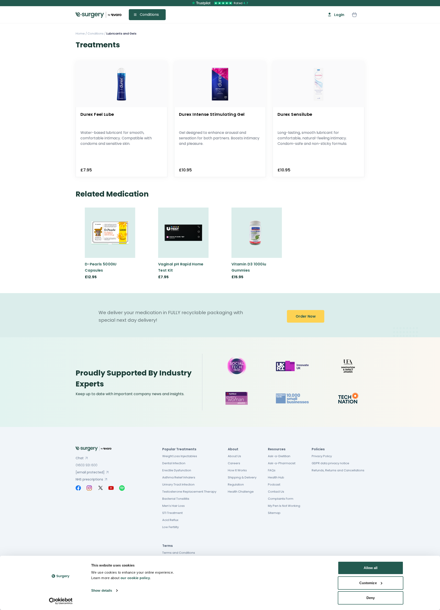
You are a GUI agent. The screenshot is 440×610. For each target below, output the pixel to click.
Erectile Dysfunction (176, 470)
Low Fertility (170, 527)
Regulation (236, 484)
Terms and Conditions (178, 553)
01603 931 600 (86, 465)
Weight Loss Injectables (179, 456)
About (233, 449)
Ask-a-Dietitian (279, 456)
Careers (234, 463)
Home (80, 33)
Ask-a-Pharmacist (281, 463)
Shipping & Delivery (242, 477)
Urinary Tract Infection (178, 484)
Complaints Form (280, 499)
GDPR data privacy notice (330, 463)
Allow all (371, 568)
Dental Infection (173, 463)
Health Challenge (241, 491)
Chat (80, 458)
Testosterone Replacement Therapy (189, 491)
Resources (277, 449)
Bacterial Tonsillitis (175, 499)
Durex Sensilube (295, 114)
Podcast (274, 484)
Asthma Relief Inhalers (178, 477)
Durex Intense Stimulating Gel (212, 114)
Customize (368, 583)
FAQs (271, 470)
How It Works (237, 470)
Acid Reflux (170, 520)
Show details (101, 590)
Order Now (306, 316)
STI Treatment (172, 513)
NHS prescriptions (89, 479)
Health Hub (276, 477)
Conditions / (96, 33)
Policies (318, 449)
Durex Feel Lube (97, 114)
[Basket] (354, 14)
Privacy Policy (322, 456)
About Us (234, 456)
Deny (370, 598)
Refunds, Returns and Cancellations (338, 470)
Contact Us (276, 491)
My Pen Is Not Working (284, 506)
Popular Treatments (179, 449)
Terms (167, 545)
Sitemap (274, 513)
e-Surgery (98, 14)
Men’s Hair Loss (173, 506)
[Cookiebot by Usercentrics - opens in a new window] (61, 601)
